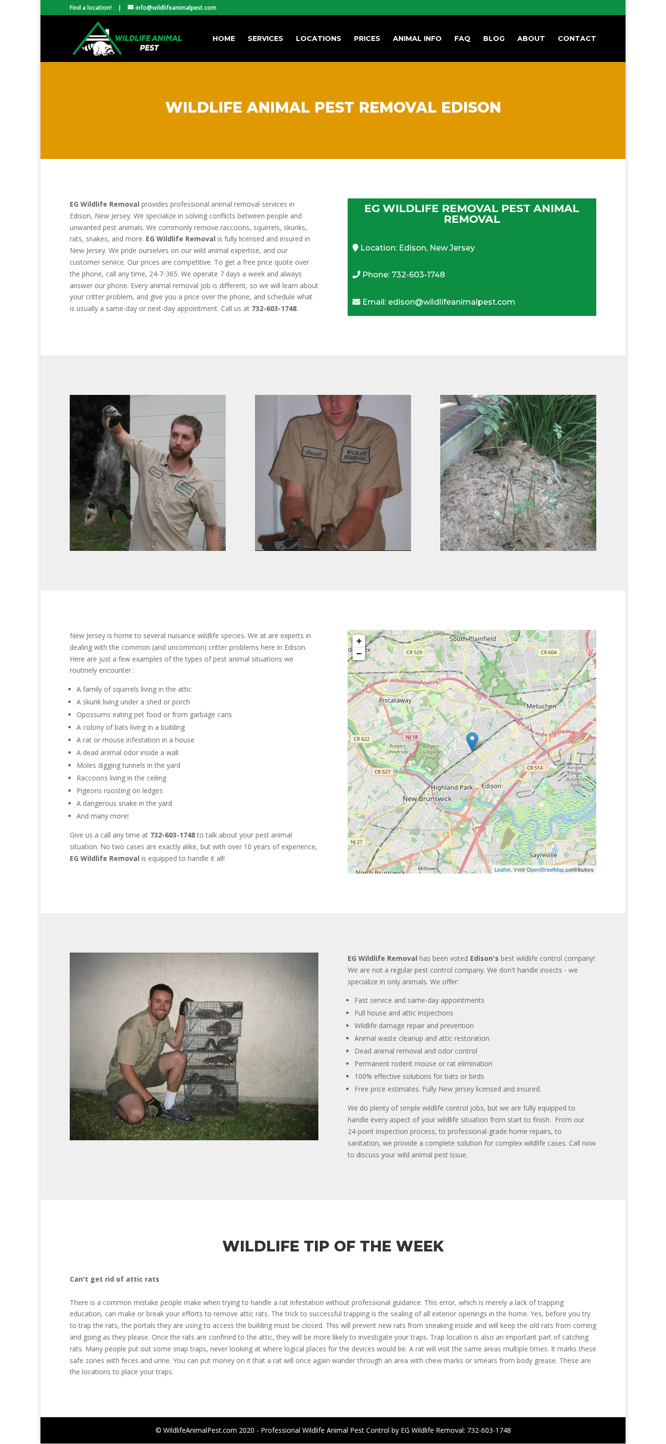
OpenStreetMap (545, 869)
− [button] (359, 653)
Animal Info (417, 39)
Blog (494, 39)
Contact (577, 39)
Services (265, 39)
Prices (367, 39)
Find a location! (91, 7)
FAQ (462, 39)
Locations (318, 39)
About (531, 39)
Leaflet (502, 869)
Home (224, 39)
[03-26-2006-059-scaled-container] (194, 1137)
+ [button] (359, 641)
